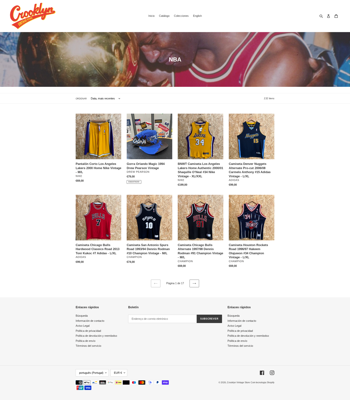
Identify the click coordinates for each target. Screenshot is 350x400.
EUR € (118, 372)
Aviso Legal (83, 325)
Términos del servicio (88, 345)
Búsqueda (82, 315)
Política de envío (85, 340)
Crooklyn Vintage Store (238, 382)
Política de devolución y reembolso (96, 335)
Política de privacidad (88, 330)
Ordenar (81, 98)
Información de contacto (90, 320)
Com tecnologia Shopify (262, 382)
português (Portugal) (91, 372)
